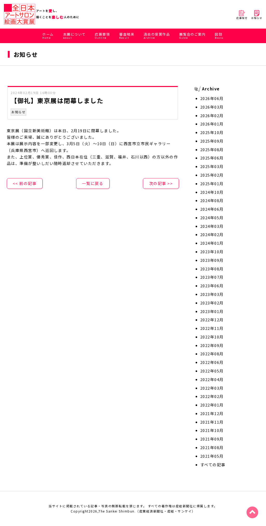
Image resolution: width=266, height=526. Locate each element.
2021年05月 (212, 456)
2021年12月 (212, 413)
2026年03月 (212, 107)
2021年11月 (212, 422)
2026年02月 (212, 115)
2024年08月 (212, 200)
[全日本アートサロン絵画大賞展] (41, 14)
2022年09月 (212, 345)
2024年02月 (212, 234)
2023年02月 (212, 302)
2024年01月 (212, 243)
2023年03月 (212, 294)
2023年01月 (212, 311)
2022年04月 (212, 379)
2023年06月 (212, 285)
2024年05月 (212, 217)
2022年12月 (212, 319)
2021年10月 (212, 430)
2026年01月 (212, 123)
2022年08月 (212, 353)
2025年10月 (212, 132)
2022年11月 (212, 328)
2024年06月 (212, 209)
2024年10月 (212, 192)
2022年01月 (212, 405)
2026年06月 (212, 98)
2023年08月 (212, 268)
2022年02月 (212, 396)
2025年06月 (212, 158)
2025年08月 (212, 149)
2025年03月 (212, 166)
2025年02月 (212, 175)
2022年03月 (212, 388)
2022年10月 (212, 336)
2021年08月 (212, 447)
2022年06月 (212, 362)
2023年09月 (212, 260)
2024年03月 (212, 226)
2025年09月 (212, 141)
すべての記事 (212, 464)
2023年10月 (212, 251)
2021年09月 (212, 439)
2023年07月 (212, 277)
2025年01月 (212, 183)
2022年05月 (212, 371)
